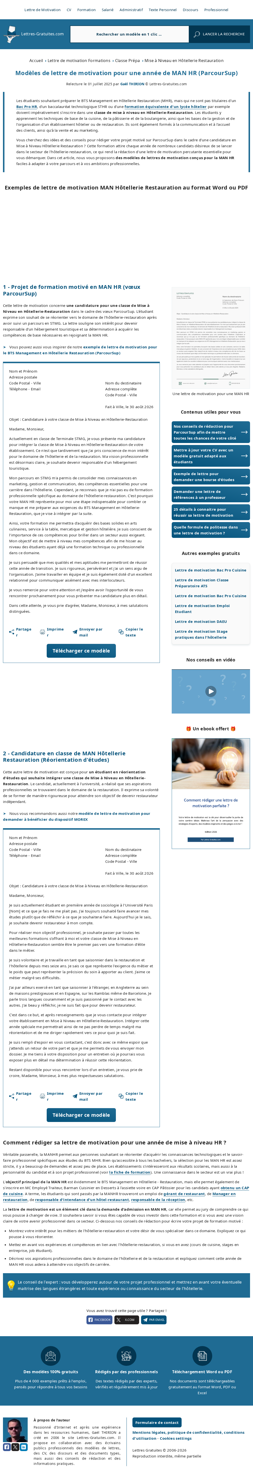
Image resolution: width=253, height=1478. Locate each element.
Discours (190, 9)
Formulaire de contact (157, 1422)
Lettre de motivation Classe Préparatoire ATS (202, 582)
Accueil (36, 60)
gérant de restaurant (184, 1193)
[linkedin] (24, 1447)
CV (69, 9)
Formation (86, 9)
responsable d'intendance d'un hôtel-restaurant (82, 1199)
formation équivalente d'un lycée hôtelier (166, 106)
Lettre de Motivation (42, 9)
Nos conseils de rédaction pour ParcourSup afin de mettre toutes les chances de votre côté (205, 432)
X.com (130, 1320)
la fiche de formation (129, 1172)
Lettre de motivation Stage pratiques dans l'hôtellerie (201, 634)
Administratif (131, 9)
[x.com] (15, 1447)
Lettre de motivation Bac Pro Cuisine (211, 570)
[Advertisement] (126, 237)
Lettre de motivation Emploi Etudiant (202, 608)
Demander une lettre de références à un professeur (200, 494)
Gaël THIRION (132, 84)
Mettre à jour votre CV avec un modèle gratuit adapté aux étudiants (203, 455)
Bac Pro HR (26, 106)
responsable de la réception (158, 1199)
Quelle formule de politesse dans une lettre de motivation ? (206, 530)
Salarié (108, 9)
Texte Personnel (163, 9)
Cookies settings (176, 1438)
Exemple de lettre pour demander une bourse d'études (204, 476)
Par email (157, 1320)
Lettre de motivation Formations (79, 60)
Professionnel (216, 9)
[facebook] (7, 1447)
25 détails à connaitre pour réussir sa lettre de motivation (203, 512)
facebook (102, 1320)
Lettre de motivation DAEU (201, 621)
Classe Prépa (127, 60)
